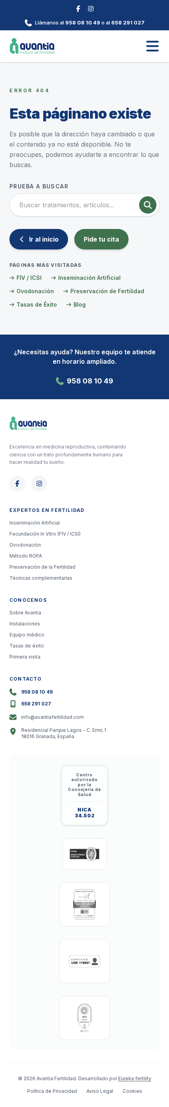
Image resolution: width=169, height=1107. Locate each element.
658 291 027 (128, 22)
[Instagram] (91, 8)
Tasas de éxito (26, 646)
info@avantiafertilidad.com (52, 717)
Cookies (132, 1091)
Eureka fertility (134, 1078)
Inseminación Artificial (89, 277)
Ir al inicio (44, 239)
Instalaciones (24, 624)
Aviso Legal (99, 1091)
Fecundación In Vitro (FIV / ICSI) (45, 534)
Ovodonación (35, 291)
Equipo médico (26, 635)
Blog (79, 304)
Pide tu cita (101, 239)
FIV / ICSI (29, 277)
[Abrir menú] (152, 46)
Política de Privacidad (52, 1091)
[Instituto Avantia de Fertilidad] (32, 46)
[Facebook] (78, 8)
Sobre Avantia (25, 613)
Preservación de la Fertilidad (42, 567)
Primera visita (24, 657)
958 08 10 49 (82, 22)
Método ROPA (25, 556)
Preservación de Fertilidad (107, 291)
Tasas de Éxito (37, 304)
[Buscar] (147, 205)
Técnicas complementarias (40, 578)
